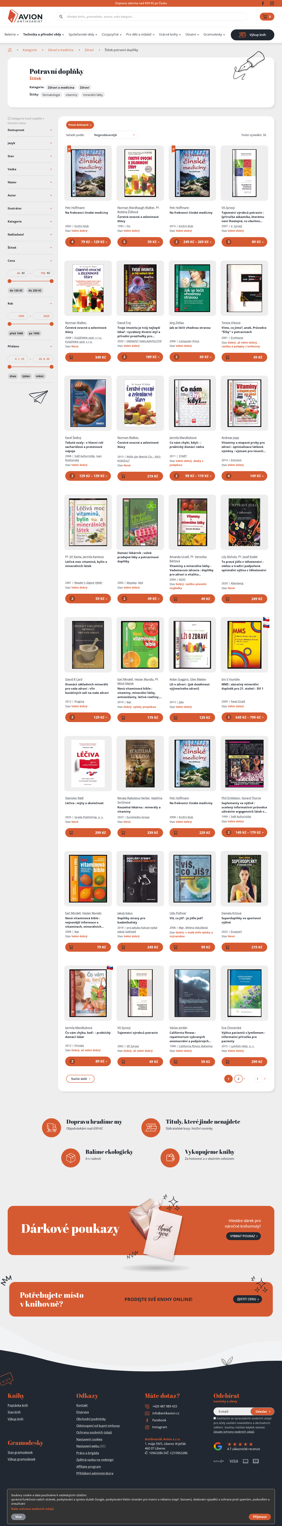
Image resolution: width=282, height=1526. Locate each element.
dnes (13, 376)
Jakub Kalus (125, 913)
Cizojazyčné (110, 34)
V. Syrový (236, 226)
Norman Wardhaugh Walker (135, 207)
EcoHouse (237, 338)
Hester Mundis (144, 679)
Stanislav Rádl (74, 798)
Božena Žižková (127, 212)
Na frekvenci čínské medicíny (86, 212)
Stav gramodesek (20, 1452)
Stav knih (14, 1412)
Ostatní (191, 34)
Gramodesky (213, 34)
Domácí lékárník (138, 557)
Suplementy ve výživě (244, 807)
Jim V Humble (231, 679)
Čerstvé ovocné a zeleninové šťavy (138, 445)
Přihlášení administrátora (94, 1473)
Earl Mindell (125, 679)
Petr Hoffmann (75, 207)
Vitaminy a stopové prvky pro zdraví (244, 447)
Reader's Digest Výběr (88, 582)
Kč (23, 273)
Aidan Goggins (179, 679)
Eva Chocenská (231, 1028)
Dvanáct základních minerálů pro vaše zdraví (87, 688)
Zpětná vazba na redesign (95, 1460)
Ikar (129, 702)
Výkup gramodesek (21, 1459)
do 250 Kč (35, 290)
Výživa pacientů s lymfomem (243, 1037)
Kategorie (30, 50)
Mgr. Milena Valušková (193, 927)
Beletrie (10, 34)
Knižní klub (81, 226)
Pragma (79, 701)
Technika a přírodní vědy (42, 34)
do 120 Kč (16, 290)
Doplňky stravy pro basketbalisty (131, 920)
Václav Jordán (178, 1028)
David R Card (73, 679)
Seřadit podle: (75, 135)
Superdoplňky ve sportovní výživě (241, 920)
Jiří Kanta (75, 557)
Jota (181, 702)
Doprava (82, 1412)
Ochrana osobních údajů (94, 1432)
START (183, 456)
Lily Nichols (229, 557)
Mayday (132, 582)
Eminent (236, 460)
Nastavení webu (91, 1446)
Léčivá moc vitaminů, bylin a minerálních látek (86, 564)
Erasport (236, 931)
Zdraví (89, 50)
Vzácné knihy (168, 34)
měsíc (40, 376)
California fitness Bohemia (196, 1046)
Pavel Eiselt (238, 701)
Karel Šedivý (73, 437)
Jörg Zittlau (177, 323)
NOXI (182, 579)
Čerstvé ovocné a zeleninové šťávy (138, 219)
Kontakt (82, 1405)
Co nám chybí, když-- (187, 445)
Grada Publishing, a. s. (88, 817)
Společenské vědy (81, 34)
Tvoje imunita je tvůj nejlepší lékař (138, 332)
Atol (140, 582)
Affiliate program (88, 1467)
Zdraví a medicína (60, 50)
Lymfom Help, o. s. (242, 1046)
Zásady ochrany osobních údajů (234, 1432)
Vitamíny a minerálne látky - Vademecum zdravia (192, 570)
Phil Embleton (231, 798)
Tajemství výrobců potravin (243, 217)
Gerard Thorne (251, 798)
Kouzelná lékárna (139, 809)
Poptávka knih (18, 1405)
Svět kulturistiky (84, 456)
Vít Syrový (228, 207)
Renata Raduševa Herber (133, 798)
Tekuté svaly (84, 447)
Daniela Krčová (231, 913)
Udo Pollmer (178, 913)
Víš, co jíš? (186, 918)
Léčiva (84, 803)
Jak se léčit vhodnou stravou (190, 328)
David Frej (124, 323)
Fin (128, 226)
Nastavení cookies (89, 1439)
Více (18, 1517)
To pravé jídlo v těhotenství (244, 566)
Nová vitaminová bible (140, 693)
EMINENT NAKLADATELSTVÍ (144, 341)
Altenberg (237, 583)
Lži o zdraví (190, 686)
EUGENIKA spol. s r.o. (88, 338)
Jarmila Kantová (93, 557)
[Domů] (10, 50)
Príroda (79, 1045)
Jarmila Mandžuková (183, 437)
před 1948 (16, 333)
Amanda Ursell (179, 557)
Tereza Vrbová (231, 323)
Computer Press (189, 341)
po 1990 (34, 333)
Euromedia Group (138, 817)
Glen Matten (198, 679)
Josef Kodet (250, 557)
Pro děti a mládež (139, 34)
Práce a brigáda (87, 1453)
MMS (242, 686)
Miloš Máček (125, 683)
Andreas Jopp (230, 437)
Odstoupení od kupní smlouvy (98, 1426)
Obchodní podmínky (91, 1419)
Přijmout (260, 1517)
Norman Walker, (76, 323)
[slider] (10, 281)
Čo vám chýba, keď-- (88, 1035)
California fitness (189, 1037)
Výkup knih (15, 1419)
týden (26, 376)
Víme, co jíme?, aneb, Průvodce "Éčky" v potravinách (244, 330)
